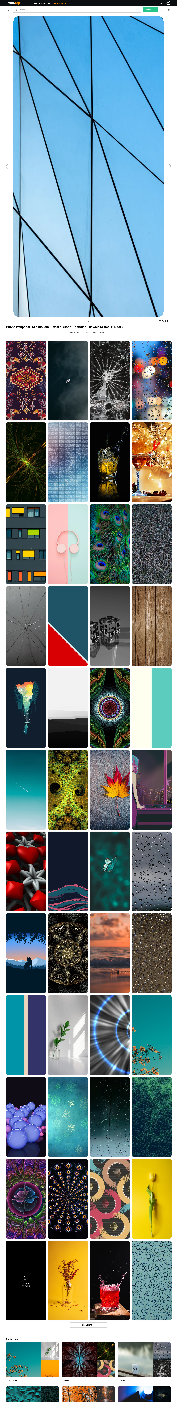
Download (150, 10)
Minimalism (74, 333)
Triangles (102, 333)
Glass (93, 333)
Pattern (85, 333)
